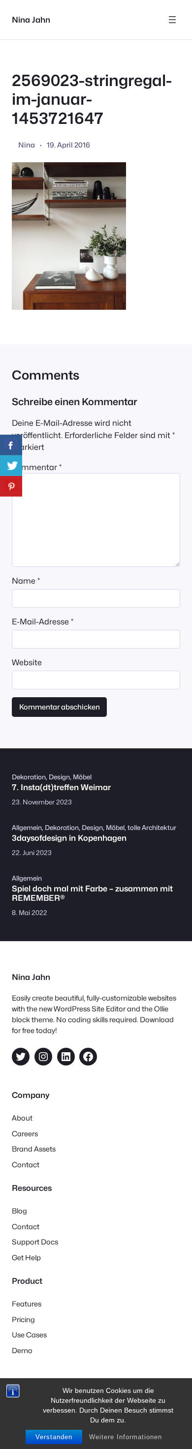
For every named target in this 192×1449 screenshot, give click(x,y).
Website (27, 662)
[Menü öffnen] (172, 20)
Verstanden (53, 1437)
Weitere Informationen (125, 1437)
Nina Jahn (31, 20)
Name (26, 581)
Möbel (82, 777)
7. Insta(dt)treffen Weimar (61, 787)
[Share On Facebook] (11, 445)
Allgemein (27, 827)
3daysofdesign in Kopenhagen (69, 838)
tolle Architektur (152, 827)
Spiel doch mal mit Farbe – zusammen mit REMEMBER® (92, 893)
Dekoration (29, 777)
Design (59, 777)
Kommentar (37, 467)
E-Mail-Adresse (42, 621)
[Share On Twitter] (11, 465)
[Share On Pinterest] (11, 486)
